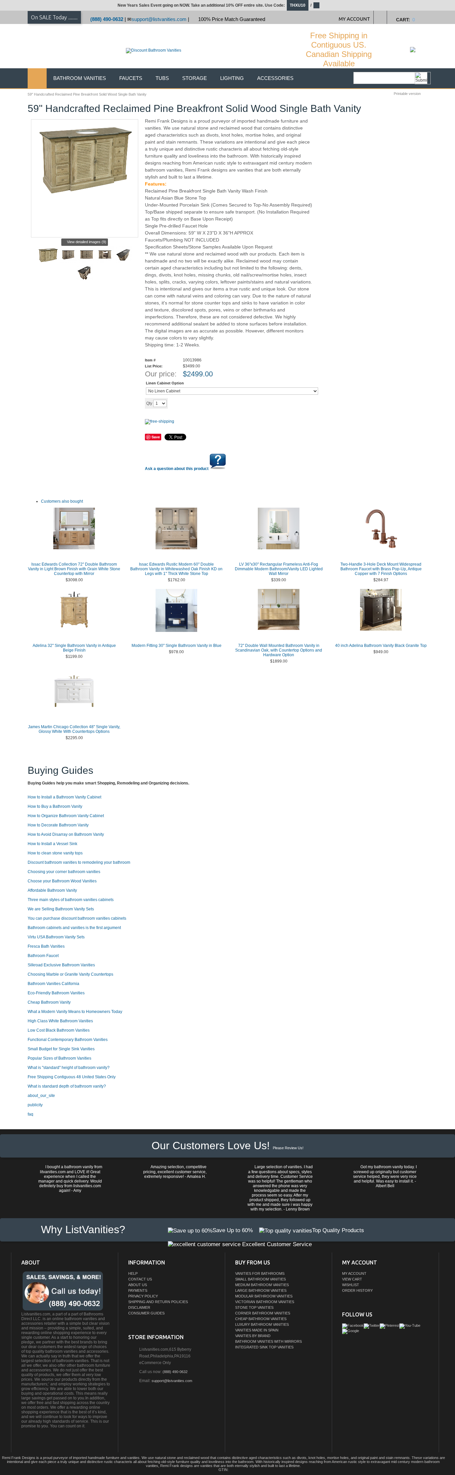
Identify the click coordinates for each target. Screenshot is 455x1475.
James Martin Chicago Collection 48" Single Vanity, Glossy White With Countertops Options (74, 729)
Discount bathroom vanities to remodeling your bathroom (79, 862)
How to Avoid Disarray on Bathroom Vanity (66, 834)
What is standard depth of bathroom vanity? (67, 1086)
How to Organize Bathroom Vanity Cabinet (66, 815)
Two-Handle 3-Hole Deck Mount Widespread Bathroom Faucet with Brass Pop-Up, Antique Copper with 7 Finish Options (381, 569)
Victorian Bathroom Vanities (264, 1302)
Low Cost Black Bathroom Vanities (59, 1030)
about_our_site (41, 1095)
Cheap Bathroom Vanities (260, 1319)
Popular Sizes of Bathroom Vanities (59, 1058)
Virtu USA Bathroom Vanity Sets (56, 937)
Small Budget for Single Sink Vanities (61, 1049)
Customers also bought (62, 501)
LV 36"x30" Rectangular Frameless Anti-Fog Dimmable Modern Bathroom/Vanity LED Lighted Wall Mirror (279, 569)
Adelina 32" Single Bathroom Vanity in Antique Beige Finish (74, 648)
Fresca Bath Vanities (46, 946)
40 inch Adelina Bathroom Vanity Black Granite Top (381, 645)
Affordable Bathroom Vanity (52, 890)
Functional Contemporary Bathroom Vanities (68, 1039)
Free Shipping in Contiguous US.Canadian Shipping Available (339, 49)
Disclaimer (139, 1307)
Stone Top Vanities (254, 1307)
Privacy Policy (143, 1296)
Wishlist (350, 1285)
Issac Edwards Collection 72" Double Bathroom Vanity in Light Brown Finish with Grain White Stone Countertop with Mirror (74, 569)
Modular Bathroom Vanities (263, 1296)
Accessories (275, 78)
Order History (357, 1290)
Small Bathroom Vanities (260, 1279)
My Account (354, 1273)
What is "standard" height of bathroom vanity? (69, 1067)
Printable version (407, 94)
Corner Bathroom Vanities (262, 1313)
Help (133, 1273)
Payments (137, 1290)
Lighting (232, 78)
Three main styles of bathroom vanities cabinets (71, 899)
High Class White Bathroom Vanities (60, 1021)
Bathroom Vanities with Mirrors (268, 1341)
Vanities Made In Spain (256, 1330)
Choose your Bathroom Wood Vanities (62, 881)
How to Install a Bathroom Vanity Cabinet (64, 797)
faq (30, 1114)
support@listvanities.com (159, 19)
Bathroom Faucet (43, 955)
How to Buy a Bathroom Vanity (55, 806)
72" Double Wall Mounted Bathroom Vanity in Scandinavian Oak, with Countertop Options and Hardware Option (278, 650)
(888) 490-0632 (106, 19)
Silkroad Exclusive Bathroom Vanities (61, 965)
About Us (137, 1285)
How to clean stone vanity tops (55, 853)
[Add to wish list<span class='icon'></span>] (220, 403)
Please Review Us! (288, 1148)
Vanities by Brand (252, 1336)
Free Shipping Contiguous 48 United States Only (72, 1077)
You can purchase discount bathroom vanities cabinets (77, 918)
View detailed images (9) (86, 242)
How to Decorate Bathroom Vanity (58, 825)
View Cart (352, 1279)
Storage (194, 78)
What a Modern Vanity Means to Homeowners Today (75, 1011)
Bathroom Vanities (79, 78)
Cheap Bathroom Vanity (49, 1002)
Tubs (162, 78)
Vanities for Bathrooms (259, 1273)
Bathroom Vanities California (53, 983)
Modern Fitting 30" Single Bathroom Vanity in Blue (177, 645)
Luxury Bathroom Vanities (262, 1324)
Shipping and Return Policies (158, 1302)
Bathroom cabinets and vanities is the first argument (74, 927)
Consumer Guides (146, 1313)
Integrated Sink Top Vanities (264, 1347)
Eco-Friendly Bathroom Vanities (56, 993)
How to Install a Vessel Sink (52, 843)
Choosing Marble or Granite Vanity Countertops (70, 974)
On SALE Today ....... (54, 17)
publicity (35, 1105)
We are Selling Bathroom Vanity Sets (61, 909)
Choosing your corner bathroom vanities (64, 871)
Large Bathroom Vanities (260, 1290)
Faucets (130, 78)
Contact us (140, 1279)
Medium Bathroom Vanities (262, 1285)
